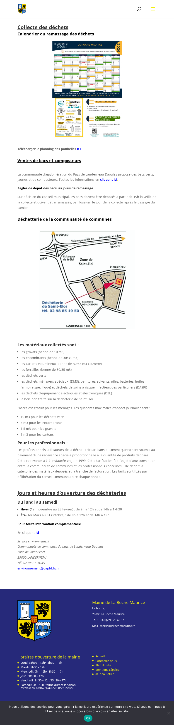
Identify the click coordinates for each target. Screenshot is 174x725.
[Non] (168, 713)
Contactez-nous (106, 661)
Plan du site (103, 665)
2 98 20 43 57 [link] (115, 620)
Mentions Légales (107, 670)
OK (88, 718)
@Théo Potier (104, 674)
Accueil (100, 656)
